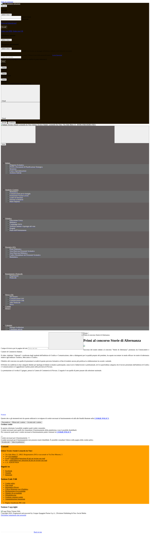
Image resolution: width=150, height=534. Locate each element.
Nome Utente (26, 17)
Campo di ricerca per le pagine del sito (14, 348)
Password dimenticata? (9, 23)
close (3, 144)
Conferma (12, 122)
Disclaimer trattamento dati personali (13, 515)
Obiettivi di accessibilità (13, 493)
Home (85, 333)
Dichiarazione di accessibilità (15, 491)
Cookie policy (10, 483)
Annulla (4, 122)
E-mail (24, 51)
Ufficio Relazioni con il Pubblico (16, 489)
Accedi (4, 6)
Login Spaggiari (57, 55)
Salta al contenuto (7, 2)
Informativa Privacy (12, 487)
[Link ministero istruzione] (10, 4)
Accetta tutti (34, 422)
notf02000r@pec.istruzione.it (28, 460)
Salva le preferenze (18, 442)
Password (25, 19)
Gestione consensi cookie (14, 497)
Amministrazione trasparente (15, 499)
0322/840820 (13, 456)
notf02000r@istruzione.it (27, 458)
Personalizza (6, 422)
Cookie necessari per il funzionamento (14, 438)
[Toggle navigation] (18, 134)
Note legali (9, 485)
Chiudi (4, 67)
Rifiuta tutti (18, 422)
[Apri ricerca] (131, 134)
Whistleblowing (10, 495)
